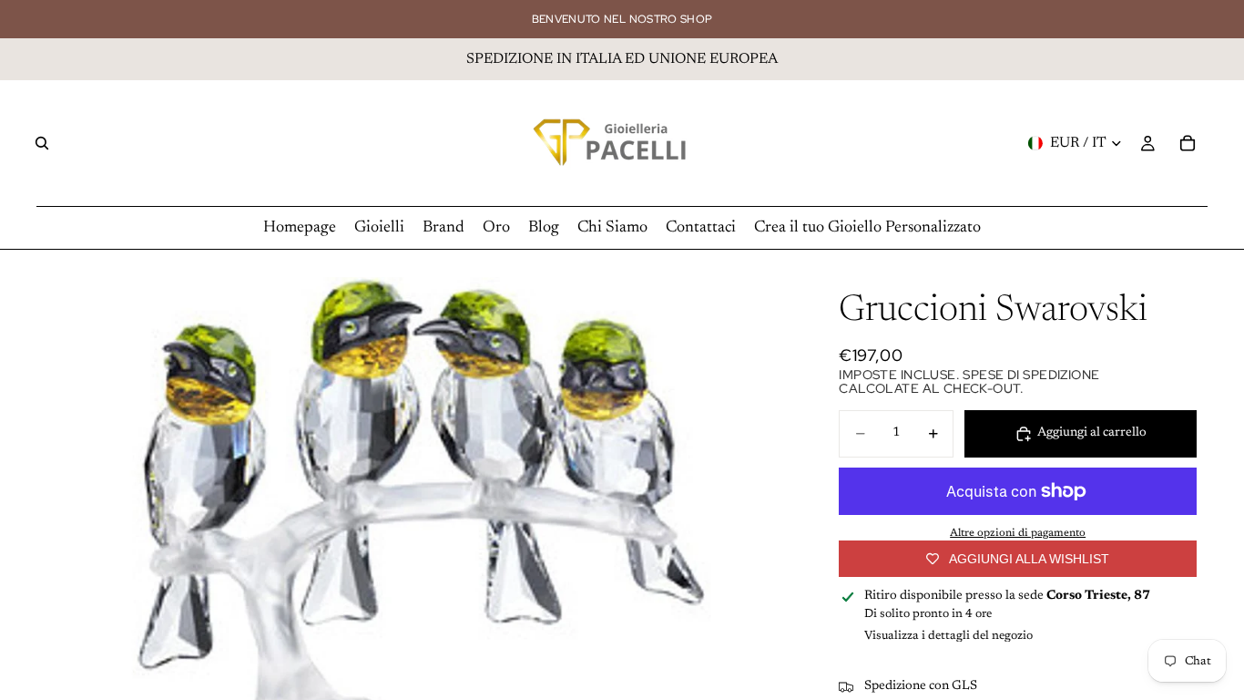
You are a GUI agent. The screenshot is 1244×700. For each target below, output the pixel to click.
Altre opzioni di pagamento (1018, 533)
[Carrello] (1188, 143)
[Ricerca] (42, 143)
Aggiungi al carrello (1092, 433)
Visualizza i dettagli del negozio (948, 636)
